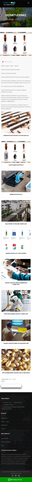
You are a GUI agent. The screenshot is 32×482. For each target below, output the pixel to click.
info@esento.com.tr (8, 404)
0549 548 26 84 (18, 402)
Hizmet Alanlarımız (6, 442)
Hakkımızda (4, 418)
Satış (2, 445)
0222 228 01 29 (7, 402)
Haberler (3, 428)
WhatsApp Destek (16, 480)
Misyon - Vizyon (5, 421)
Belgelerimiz (4, 425)
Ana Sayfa (11, 19)
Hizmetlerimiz (4, 438)
